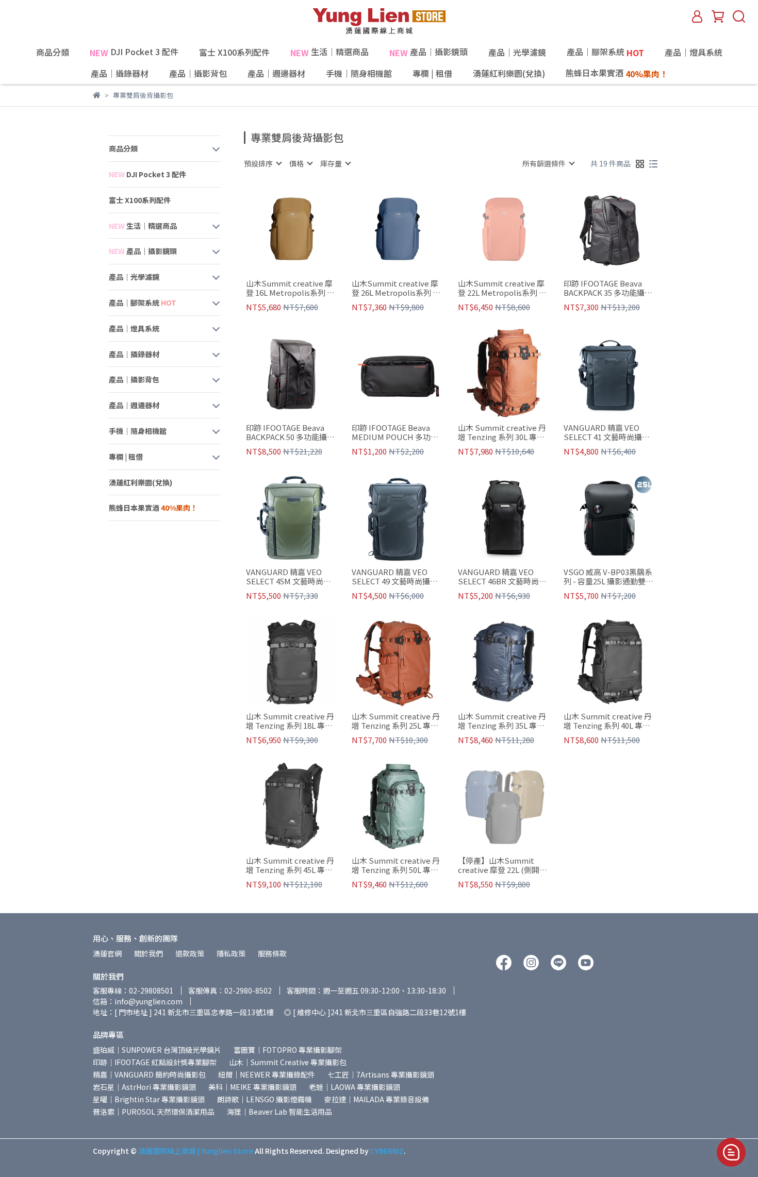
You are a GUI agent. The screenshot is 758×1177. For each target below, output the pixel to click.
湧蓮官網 (107, 953)
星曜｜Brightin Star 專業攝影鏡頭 (149, 1099)
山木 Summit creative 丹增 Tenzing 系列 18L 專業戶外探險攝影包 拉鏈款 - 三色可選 (290, 721)
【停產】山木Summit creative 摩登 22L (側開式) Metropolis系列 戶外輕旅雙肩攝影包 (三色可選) (500, 865)
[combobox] (262, 163)
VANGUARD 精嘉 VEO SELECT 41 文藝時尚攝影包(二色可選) (607, 432)
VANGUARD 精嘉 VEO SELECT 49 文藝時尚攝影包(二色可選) (395, 576)
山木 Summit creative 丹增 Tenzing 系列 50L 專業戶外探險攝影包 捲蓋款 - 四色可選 (396, 865)
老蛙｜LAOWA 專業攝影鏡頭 (354, 1087)
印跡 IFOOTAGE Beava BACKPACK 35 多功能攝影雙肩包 (608, 288)
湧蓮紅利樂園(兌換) (509, 73)
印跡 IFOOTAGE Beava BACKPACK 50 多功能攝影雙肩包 (290, 432)
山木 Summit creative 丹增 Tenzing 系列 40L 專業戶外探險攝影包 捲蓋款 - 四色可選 (608, 721)
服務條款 (272, 953)
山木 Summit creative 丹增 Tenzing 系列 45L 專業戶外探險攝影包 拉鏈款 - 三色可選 (290, 865)
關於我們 (148, 953)
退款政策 (189, 953)
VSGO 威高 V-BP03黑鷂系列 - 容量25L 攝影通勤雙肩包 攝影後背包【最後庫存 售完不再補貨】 (608, 576)
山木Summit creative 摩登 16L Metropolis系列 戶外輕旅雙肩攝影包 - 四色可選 (291, 288)
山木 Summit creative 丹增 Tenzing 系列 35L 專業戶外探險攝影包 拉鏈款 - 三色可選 (502, 721)
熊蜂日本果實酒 (617, 73)
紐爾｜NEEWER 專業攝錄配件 (266, 1074)
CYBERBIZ (387, 1151)
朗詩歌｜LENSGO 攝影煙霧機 (264, 1099)
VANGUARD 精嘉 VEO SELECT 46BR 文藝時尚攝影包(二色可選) (502, 576)
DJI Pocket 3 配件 (134, 52)
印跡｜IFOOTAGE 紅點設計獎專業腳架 (155, 1062)
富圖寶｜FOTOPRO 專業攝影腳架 (288, 1050)
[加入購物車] (306, 229)
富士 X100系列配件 (234, 52)
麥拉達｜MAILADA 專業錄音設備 (376, 1099)
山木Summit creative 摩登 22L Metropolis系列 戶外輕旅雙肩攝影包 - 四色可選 (503, 288)
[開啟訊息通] (731, 1152)
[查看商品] (276, 229)
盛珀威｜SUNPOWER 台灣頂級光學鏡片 (157, 1050)
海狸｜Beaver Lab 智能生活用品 (279, 1111)
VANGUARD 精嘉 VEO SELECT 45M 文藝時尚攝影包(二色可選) (288, 576)
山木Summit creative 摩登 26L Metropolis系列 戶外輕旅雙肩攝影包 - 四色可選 (397, 288)
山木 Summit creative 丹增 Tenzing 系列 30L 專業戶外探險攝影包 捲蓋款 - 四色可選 (502, 432)
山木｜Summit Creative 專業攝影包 (288, 1062)
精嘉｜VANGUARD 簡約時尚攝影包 (149, 1074)
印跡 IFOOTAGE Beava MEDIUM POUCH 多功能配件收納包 (395, 432)
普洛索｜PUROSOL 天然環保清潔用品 (154, 1111)
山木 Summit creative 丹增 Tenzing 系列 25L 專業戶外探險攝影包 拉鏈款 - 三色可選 (396, 721)
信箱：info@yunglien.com (138, 1001)
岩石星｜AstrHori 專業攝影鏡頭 (144, 1087)
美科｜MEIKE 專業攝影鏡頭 (252, 1087)
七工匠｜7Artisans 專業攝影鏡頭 (380, 1074)
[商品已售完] (518, 229)
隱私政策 (231, 953)
